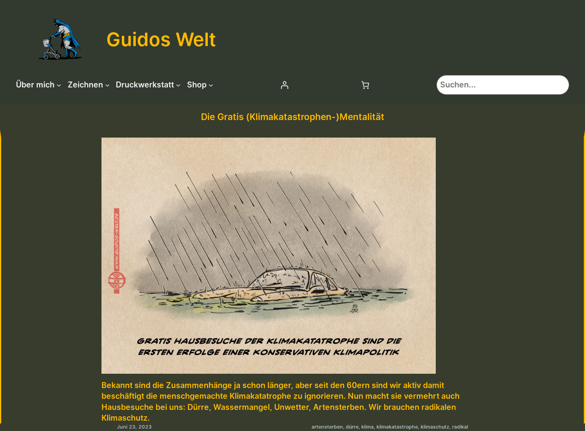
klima (367, 427)
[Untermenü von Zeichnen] (107, 85)
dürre (352, 427)
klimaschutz (435, 427)
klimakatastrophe (397, 427)
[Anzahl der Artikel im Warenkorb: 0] (365, 85)
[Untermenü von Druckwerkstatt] (178, 85)
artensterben (327, 427)
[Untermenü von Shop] (211, 85)
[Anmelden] (284, 85)
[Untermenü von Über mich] (59, 85)
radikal (460, 427)
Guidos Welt (161, 39)
